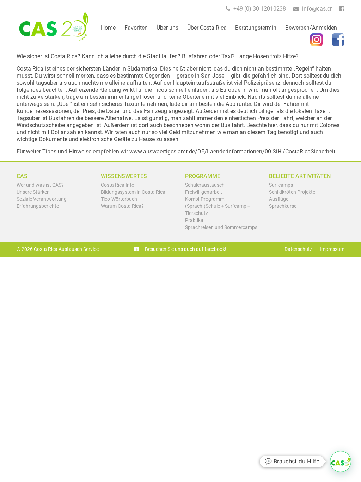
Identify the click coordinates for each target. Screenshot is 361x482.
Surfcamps (281, 185)
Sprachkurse (282, 206)
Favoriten (136, 27)
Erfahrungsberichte (38, 206)
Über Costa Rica (207, 27)
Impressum (332, 249)
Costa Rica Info (117, 185)
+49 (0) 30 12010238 (259, 8)
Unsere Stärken (33, 192)
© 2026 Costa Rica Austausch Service (58, 249)
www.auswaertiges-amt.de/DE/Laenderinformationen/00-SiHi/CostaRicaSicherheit (232, 151)
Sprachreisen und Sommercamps (221, 227)
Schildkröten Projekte (292, 192)
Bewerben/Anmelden (311, 27)
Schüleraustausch (205, 185)
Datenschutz (298, 249)
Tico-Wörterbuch (119, 199)
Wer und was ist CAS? (40, 185)
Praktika (194, 220)
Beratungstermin (255, 27)
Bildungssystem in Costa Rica (133, 192)
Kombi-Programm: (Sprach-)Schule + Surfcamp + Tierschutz (217, 206)
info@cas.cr (316, 8)
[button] (340, 461)
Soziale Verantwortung (42, 199)
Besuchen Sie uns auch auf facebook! (185, 249)
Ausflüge (278, 199)
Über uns (167, 27)
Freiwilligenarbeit (203, 192)
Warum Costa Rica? (122, 206)
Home (108, 27)
